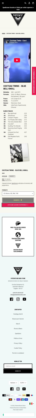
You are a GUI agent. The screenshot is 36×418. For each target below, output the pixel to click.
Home (3, 33)
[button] (31, 404)
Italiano (12, 383)
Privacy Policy (18, 343)
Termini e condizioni (18, 353)
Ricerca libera (18, 328)
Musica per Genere (18, 319)
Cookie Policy (18, 348)
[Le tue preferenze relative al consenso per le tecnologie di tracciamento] (18, 415)
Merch (18, 324)
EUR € (22, 383)
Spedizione (15, 183)
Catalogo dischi (18, 314)
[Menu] (3, 3)
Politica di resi (18, 338)
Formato (5, 190)
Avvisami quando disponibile (17, 205)
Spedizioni (18, 333)
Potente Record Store (20, 405)
